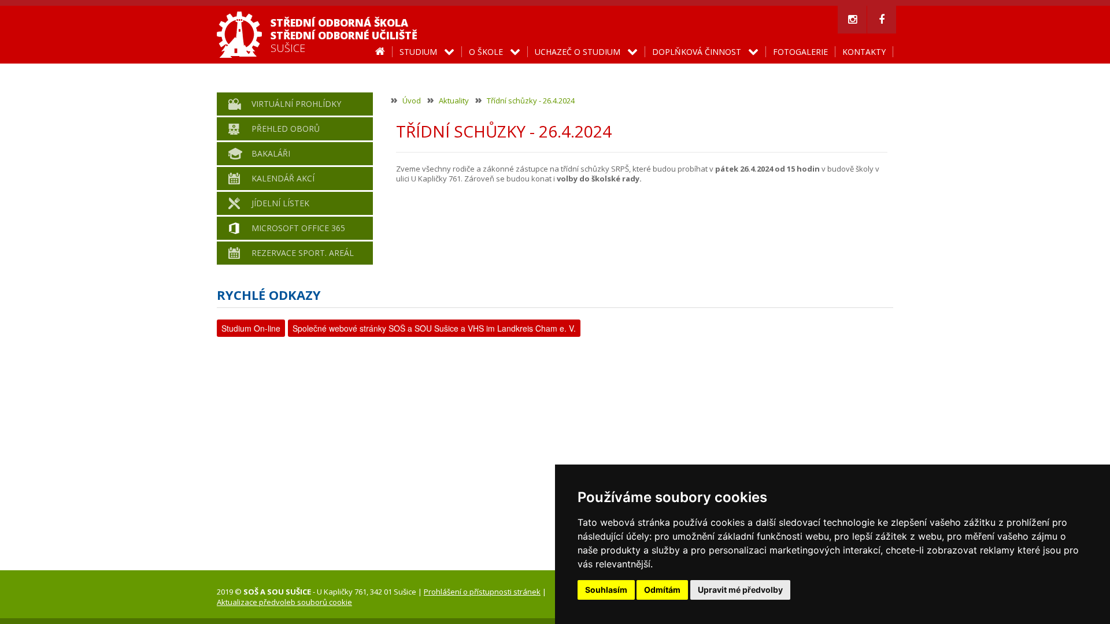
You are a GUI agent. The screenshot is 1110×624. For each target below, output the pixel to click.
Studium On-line (250, 328)
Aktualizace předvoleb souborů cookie (284, 602)
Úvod (411, 100)
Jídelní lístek (280, 203)
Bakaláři (270, 153)
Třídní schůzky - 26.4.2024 (531, 100)
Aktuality (454, 100)
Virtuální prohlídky (296, 103)
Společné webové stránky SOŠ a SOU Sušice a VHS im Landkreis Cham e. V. (434, 328)
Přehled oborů (285, 128)
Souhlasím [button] (606, 590)
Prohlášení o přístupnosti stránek (482, 591)
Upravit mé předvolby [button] (740, 590)
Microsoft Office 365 (298, 227)
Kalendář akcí (282, 178)
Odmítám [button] (662, 590)
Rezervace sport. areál (302, 252)
